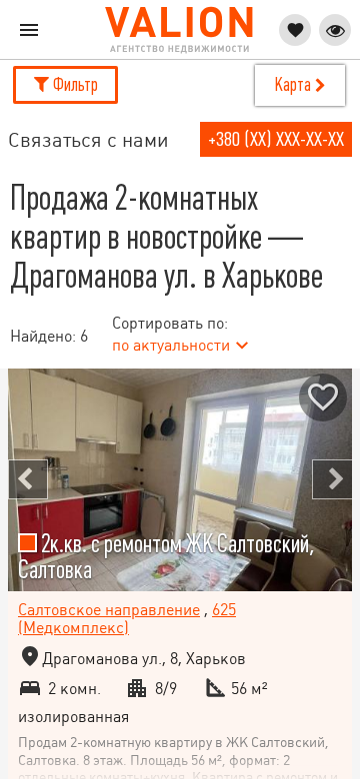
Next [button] (332, 479)
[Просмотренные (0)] (335, 30)
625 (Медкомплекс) (127, 618)
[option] (180, 480)
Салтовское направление (109, 609)
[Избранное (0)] (295, 30)
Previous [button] (28, 479)
